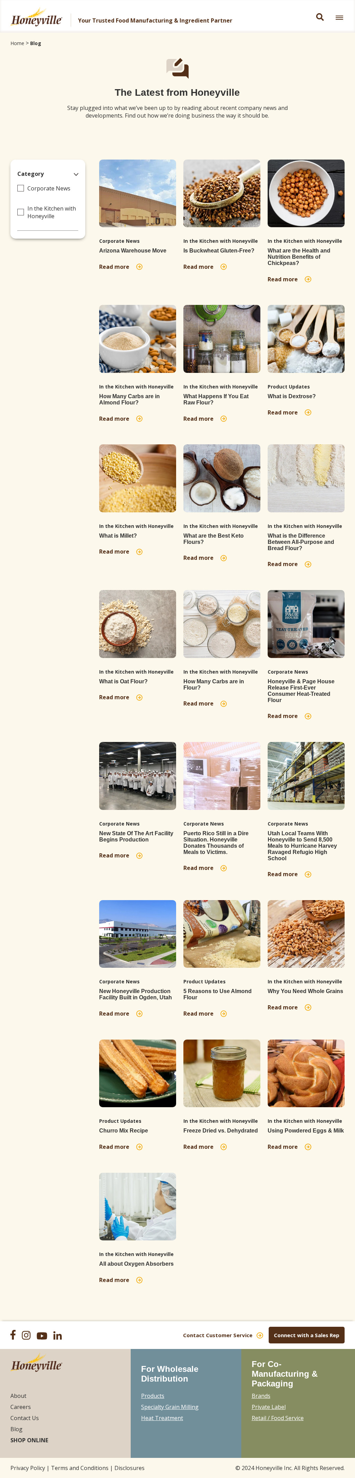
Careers (20, 1407)
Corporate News (48, 188)
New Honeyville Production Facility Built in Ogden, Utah (135, 994)
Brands (261, 1396)
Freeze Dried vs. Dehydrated (220, 1131)
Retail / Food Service (278, 1418)
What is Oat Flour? (123, 681)
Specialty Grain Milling (170, 1407)
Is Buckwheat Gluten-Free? (218, 251)
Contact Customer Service (217, 1335)
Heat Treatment (162, 1418)
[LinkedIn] (60, 1336)
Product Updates (289, 386)
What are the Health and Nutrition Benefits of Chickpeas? (299, 257)
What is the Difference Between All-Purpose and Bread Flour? (301, 542)
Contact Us (24, 1418)
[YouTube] (44, 1336)
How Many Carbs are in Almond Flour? (129, 399)
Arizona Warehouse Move (132, 251)
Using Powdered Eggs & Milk (306, 1131)
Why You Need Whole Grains (305, 991)
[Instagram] (28, 1336)
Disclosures (129, 1468)
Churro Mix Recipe (123, 1131)
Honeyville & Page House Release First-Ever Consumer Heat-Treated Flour (301, 690)
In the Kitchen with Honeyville (51, 212)
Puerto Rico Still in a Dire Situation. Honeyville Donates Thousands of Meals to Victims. (216, 842)
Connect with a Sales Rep (306, 1335)
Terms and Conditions (80, 1468)
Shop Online (29, 1440)
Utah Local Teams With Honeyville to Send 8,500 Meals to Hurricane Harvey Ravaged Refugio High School (302, 845)
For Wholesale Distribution (169, 1373)
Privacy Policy (27, 1468)
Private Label (269, 1407)
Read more (115, 267)
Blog (35, 43)
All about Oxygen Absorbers (136, 1264)
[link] (339, 17)
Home (17, 43)
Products (152, 1396)
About (18, 1396)
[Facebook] (15, 1335)
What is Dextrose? (292, 396)
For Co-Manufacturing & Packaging (285, 1373)
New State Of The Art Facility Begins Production (136, 836)
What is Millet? (118, 536)
